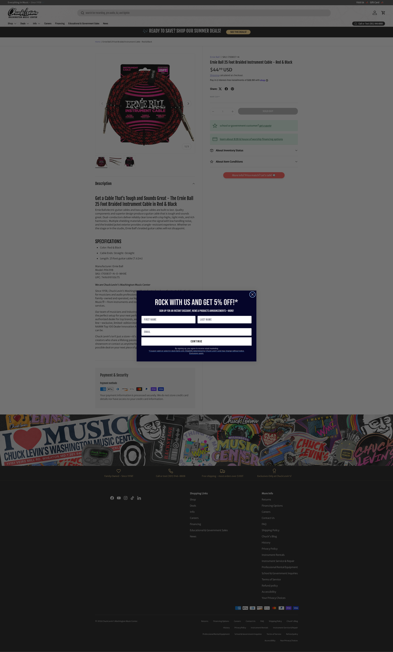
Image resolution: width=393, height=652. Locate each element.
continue (196, 341)
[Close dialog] (252, 294)
